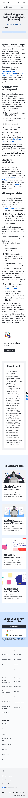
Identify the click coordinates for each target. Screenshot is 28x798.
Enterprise (5, 654)
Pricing (4, 664)
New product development (6, 691)
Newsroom (17, 686)
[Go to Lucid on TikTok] (23, 792)
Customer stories (19, 702)
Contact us (17, 697)
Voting (4, 180)
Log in (19, 2)
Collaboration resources (6, 707)
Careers (16, 691)
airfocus (16, 664)
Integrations (18, 670)
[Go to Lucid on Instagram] (10, 792)
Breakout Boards (11, 288)
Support (4, 734)
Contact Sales (6, 659)
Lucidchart (17, 659)
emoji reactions (11, 178)
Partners (4, 749)
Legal (10, 776)
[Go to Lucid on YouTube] (17, 792)
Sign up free (14, 626)
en (5, 771)
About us (17, 681)
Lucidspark (17, 654)
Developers (5, 723)
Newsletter (5, 754)
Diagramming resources (6, 702)
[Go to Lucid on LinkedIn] (3, 792)
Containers (17, 139)
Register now (9, 350)
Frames (11, 141)
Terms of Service (19, 638)
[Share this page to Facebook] (27, 399)
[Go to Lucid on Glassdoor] (20, 792)
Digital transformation (6, 681)
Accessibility (18, 707)
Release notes (6, 760)
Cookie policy (6, 783)
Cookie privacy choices (9, 780)
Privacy (4, 776)
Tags (4, 141)
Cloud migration (7, 686)
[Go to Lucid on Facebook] (13, 792)
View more (5, 712)
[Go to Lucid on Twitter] (6, 792)
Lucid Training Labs (6, 739)
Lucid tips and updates (14, 32)
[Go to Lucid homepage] (7, 2)
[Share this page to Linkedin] (27, 396)
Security (4, 729)
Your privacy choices (11, 787)
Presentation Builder (12, 208)
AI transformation (7, 697)
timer (17, 184)
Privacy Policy (7, 640)
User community (7, 744)
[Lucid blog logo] (7, 7)
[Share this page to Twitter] (27, 393)
